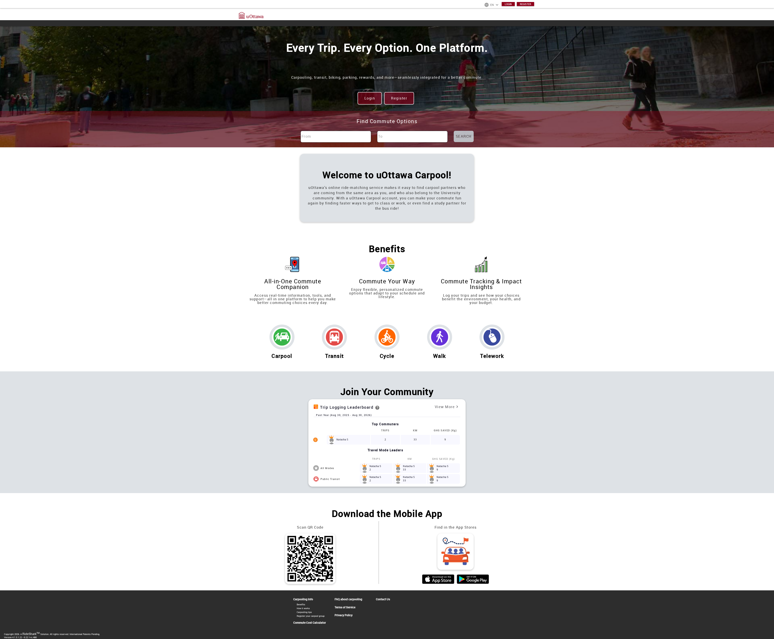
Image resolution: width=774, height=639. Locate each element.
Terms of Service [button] (345, 607)
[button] (387, 14)
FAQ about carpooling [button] (348, 599)
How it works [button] (303, 608)
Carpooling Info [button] (303, 599)
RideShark (31, 634)
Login (508, 4)
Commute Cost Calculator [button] (309, 622)
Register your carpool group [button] (311, 615)
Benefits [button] (301, 604)
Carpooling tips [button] (304, 612)
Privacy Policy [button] (344, 615)
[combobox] (336, 136)
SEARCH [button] (464, 136)
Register (525, 4)
